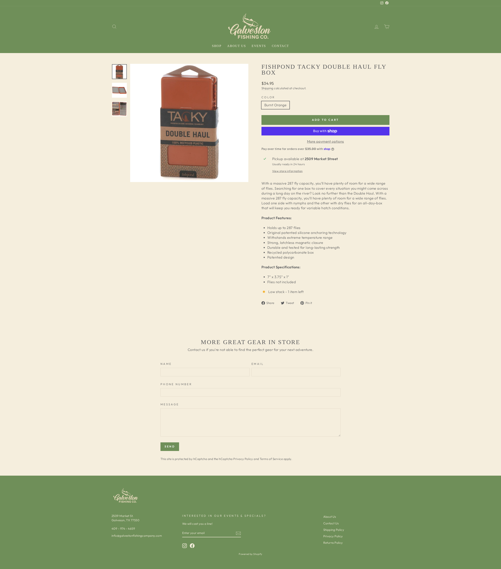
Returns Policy (333, 543)
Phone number (176, 384)
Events (259, 46)
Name (166, 364)
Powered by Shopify (250, 553)
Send (170, 446)
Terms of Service (271, 459)
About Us (236, 46)
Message (169, 404)
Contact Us (331, 523)
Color (268, 97)
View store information (287, 171)
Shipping (267, 88)
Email (257, 364)
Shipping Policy (333, 530)
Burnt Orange (275, 105)
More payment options (325, 141)
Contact (280, 46)
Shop (216, 46)
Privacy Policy (243, 459)
